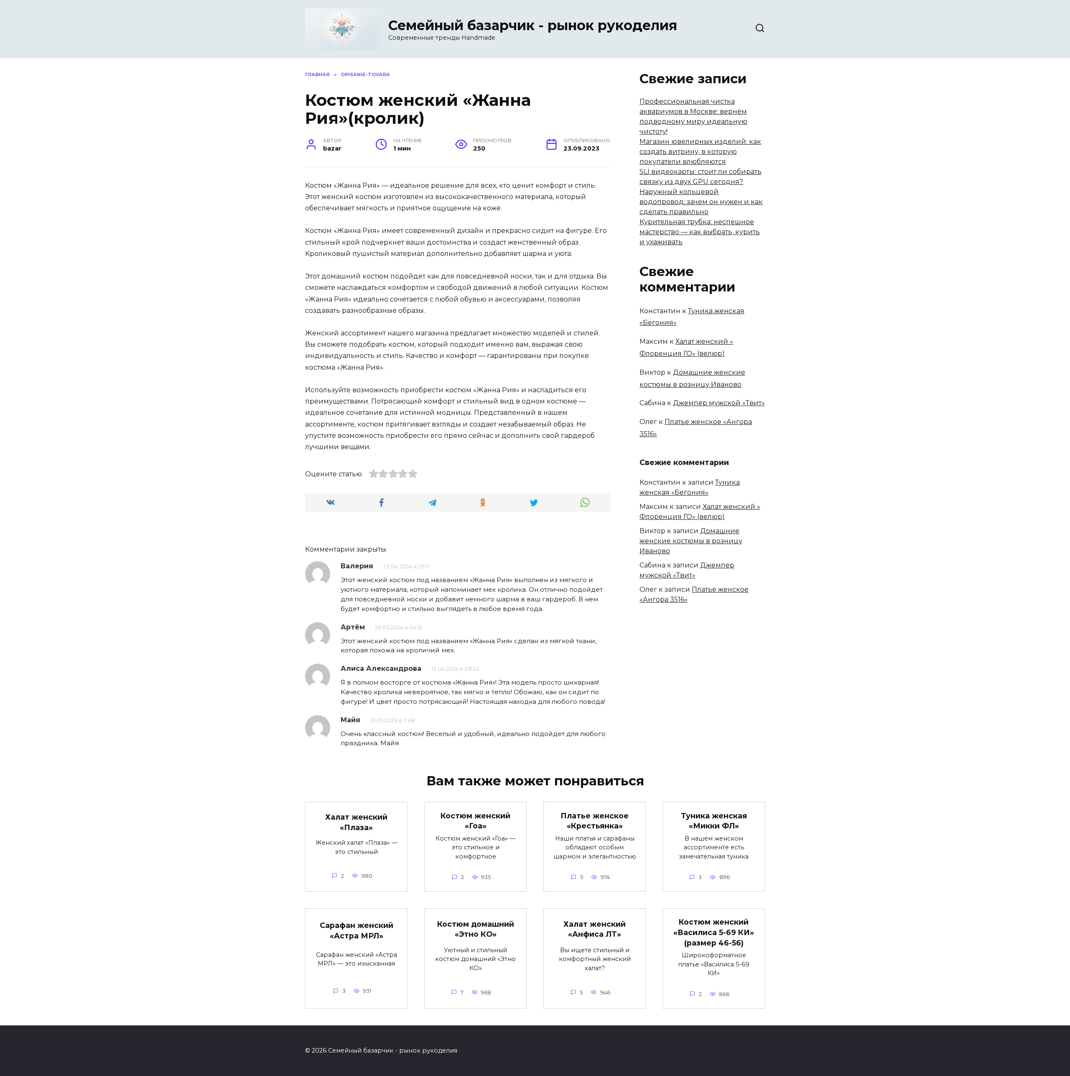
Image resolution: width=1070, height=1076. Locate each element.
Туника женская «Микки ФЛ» (714, 820)
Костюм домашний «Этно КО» (475, 928)
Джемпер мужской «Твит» (719, 403)
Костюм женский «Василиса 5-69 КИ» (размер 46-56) (713, 932)
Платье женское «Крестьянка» (594, 820)
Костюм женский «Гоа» (475, 820)
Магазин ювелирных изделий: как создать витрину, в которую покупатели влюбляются (700, 152)
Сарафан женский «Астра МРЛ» (356, 930)
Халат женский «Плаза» (356, 822)
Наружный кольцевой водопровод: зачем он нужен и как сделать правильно (701, 202)
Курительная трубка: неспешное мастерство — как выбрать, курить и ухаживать (699, 232)
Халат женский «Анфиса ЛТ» (594, 928)
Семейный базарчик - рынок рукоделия (532, 25)
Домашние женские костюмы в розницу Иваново (690, 541)
